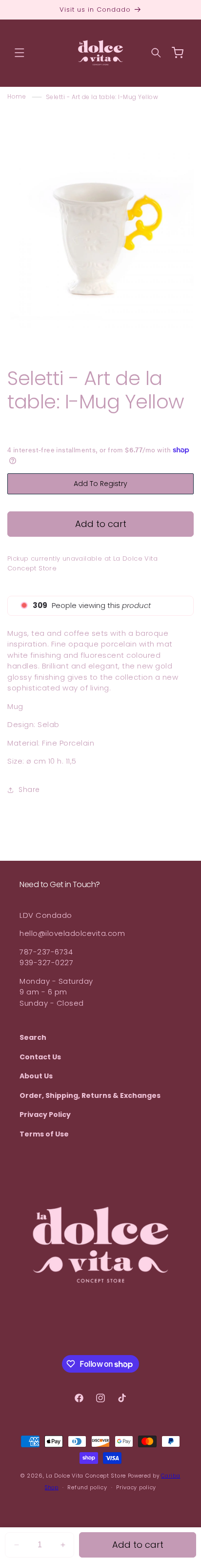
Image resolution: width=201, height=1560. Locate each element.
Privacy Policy (45, 1114)
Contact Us (40, 1057)
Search (33, 1037)
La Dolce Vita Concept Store (86, 1475)
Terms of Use (44, 1134)
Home (16, 97)
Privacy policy (136, 1487)
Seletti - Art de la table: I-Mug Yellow (102, 97)
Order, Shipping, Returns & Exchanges (90, 1095)
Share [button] (29, 789)
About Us (36, 1076)
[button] (19, 52)
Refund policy (87, 1487)
